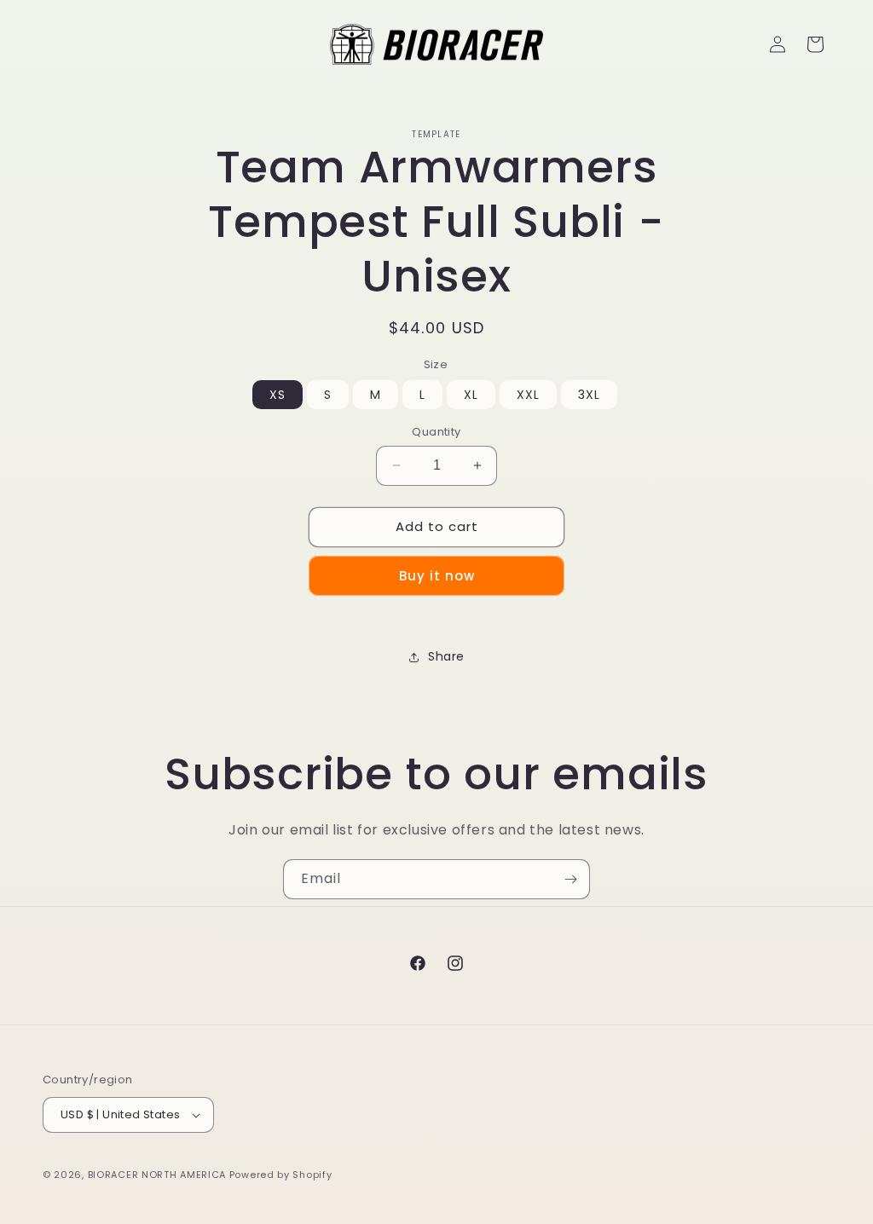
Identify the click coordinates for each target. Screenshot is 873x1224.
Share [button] (446, 656)
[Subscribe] (570, 879)
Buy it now (437, 576)
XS (277, 394)
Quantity (436, 432)
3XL (589, 394)
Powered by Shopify (280, 1174)
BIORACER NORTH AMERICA (157, 1174)
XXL (528, 394)
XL (471, 394)
